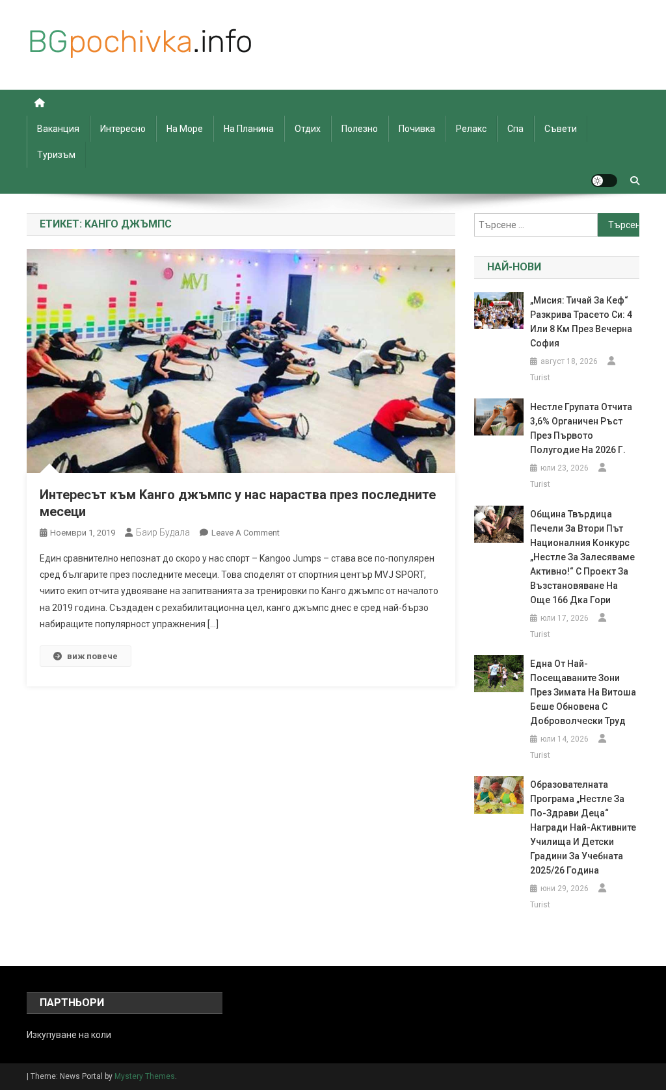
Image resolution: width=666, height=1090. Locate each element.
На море (184, 128)
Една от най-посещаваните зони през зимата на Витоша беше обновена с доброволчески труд (583, 692)
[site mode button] (604, 180)
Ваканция (58, 128)
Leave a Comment (245, 533)
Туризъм (56, 154)
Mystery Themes (144, 1076)
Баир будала (163, 532)
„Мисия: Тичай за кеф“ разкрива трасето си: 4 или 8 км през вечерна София (581, 321)
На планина (249, 128)
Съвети (560, 128)
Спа (515, 128)
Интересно (123, 128)
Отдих (308, 128)
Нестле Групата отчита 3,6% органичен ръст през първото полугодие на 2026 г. (581, 428)
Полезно (359, 128)
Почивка (417, 128)
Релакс (471, 128)
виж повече (92, 656)
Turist (540, 377)
